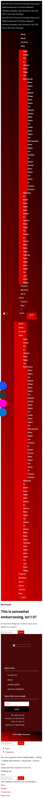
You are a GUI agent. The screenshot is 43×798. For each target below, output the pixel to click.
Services (24, 42)
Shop (23, 46)
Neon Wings (25, 280)
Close (3, 774)
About (23, 39)
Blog (22, 306)
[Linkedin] (19, 739)
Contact (24, 302)
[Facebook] (15, 739)
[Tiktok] (28, 739)
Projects (24, 286)
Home (23, 35)
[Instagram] (24, 739)
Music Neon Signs (25, 248)
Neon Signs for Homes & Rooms (26, 232)
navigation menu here (22, 767)
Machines (24, 290)
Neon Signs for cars (25, 270)
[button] (20, 318)
